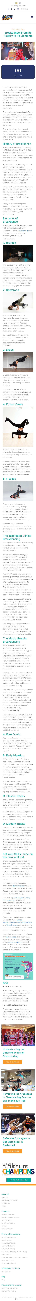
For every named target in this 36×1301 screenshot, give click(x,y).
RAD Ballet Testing (8, 1249)
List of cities (5, 1272)
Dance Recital (6, 1254)
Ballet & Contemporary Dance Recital (14, 1257)
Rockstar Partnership (8, 1291)
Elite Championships (8, 1237)
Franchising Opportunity (18, 6)
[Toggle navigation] (32, 17)
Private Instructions (8, 1223)
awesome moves (25, 231)
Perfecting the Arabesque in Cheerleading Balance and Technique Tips (17, 1097)
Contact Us (24, 9)
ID (20, 3)
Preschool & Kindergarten (10, 1217)
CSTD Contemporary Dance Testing (14, 1252)
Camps (3, 1226)
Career (3, 1206)
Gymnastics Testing (8, 1243)
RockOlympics (12, 925)
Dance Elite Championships (21, 922)
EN (16, 3)
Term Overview (6, 1220)
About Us (4, 1197)
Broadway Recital (7, 1260)
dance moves (18, 886)
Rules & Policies (7, 1229)
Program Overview (7, 1214)
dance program (14, 942)
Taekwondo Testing (8, 1246)
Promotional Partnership (9, 1288)
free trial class (10, 937)
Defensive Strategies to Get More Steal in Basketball (16, 1142)
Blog (3, 1280)
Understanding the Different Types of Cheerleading (13, 1053)
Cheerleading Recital (8, 1263)
